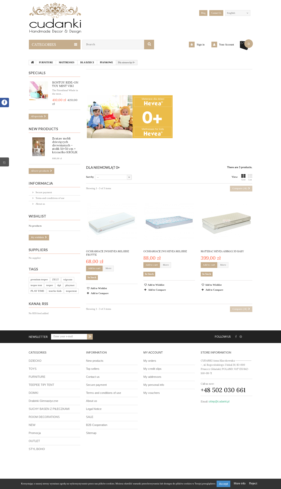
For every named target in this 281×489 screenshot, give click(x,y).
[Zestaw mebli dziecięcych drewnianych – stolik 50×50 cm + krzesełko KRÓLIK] (39, 147)
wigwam (67, 279)
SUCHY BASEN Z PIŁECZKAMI (49, 408)
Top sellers (92, 368)
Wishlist (37, 216)
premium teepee (39, 279)
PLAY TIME (37, 291)
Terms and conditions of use (49, 198)
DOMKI (33, 392)
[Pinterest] (241, 337)
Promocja (35, 433)
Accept (223, 483)
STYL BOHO (37, 449)
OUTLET (34, 441)
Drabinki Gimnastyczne (43, 400)
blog (203, 13)
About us (40, 203)
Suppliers (38, 250)
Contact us (93, 376)
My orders (149, 360)
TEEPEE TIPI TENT (41, 384)
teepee (49, 285)
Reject (253, 483)
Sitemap (91, 433)
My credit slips (152, 368)
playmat (69, 285)
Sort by (90, 176)
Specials (37, 73)
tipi (59, 285)
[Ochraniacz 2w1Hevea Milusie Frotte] (112, 221)
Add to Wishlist (98, 288)
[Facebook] (236, 337)
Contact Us (216, 13)
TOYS (33, 368)
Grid (243, 179)
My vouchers (151, 392)
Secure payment (43, 192)
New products (43, 129)
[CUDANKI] (55, 18)
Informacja (41, 183)
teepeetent (71, 291)
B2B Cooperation (96, 425)
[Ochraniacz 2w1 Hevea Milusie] (169, 221)
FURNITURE (37, 376)
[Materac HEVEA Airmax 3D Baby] (226, 221)
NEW (32, 425)
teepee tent (36, 285)
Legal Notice (94, 408)
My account (153, 352)
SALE (89, 416)
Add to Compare (100, 293)
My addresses (152, 376)
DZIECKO (35, 360)
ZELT (55, 279)
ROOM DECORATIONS (44, 416)
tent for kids (55, 291)
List (250, 179)
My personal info (153, 384)
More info (240, 483)
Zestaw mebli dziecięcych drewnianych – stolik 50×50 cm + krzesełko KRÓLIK (65, 145)
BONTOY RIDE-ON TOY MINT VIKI (65, 84)
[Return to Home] (32, 62)
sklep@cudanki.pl (219, 401)
